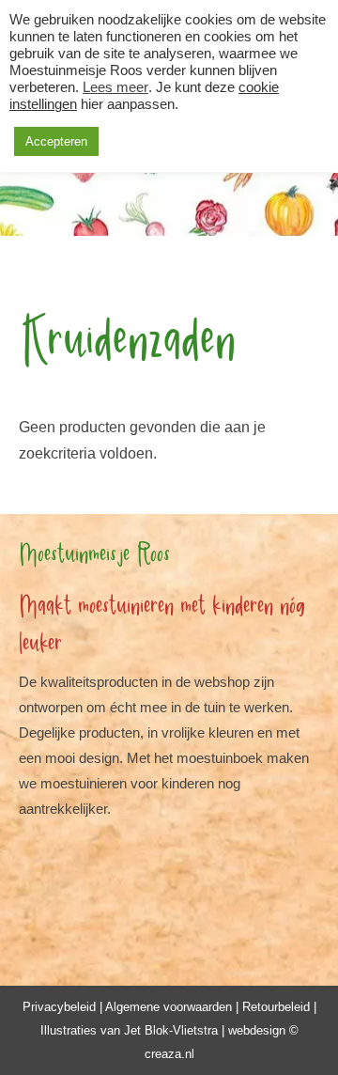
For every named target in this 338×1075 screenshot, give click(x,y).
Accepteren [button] (56, 141)
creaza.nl (169, 1054)
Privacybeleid (59, 1007)
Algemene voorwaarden (168, 1007)
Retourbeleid (276, 1007)
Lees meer (115, 87)
